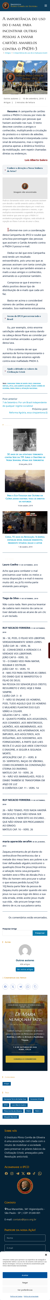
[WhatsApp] (40, 1173)
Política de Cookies (16, 1296)
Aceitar (25, 1275)
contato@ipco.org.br (24, 1219)
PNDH (12, 388)
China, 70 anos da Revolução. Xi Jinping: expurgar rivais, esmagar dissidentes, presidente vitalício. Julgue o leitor (25, 539)
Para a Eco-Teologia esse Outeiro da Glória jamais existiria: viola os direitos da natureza (25, 498)
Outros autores (11, 98)
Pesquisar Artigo (10, 929)
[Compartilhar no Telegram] (20, 987)
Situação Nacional (29, 388)
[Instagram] (12, 1173)
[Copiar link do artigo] (35, 987)
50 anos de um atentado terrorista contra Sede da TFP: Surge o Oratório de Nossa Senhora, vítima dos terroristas (25, 457)
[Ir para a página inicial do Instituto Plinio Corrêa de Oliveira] (25, 1185)
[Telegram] (17, 1173)
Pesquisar (40, 933)
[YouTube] (28, 1173)
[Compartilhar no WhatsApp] (28, 987)
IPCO (11, 386)
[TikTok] (34, 1173)
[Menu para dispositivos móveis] (46, 5)
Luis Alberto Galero (22, 386)
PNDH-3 (18, 388)
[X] (23, 1173)
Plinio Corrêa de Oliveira (13, 1111)
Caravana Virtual (36, 1099)
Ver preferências (25, 1290)
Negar (25, 1282)
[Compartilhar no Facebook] (5, 987)
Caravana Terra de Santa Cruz (19, 383)
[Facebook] (6, 1173)
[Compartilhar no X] (13, 987)
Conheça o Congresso (25, 1059)
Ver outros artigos (25, 969)
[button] (46, 1254)
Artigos (7, 102)
